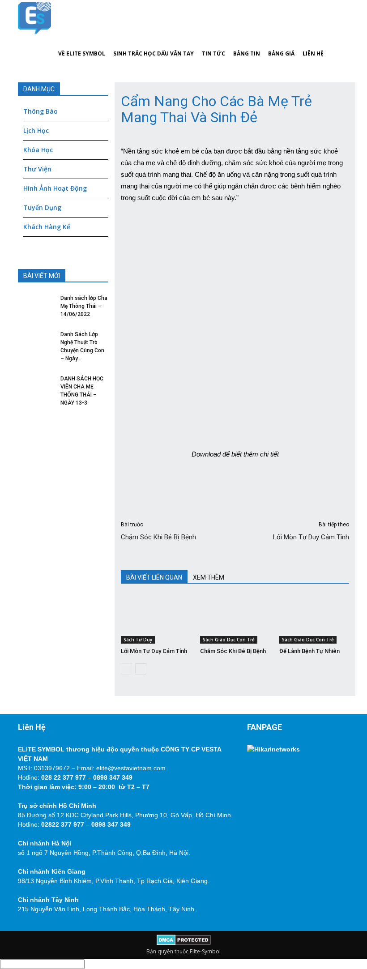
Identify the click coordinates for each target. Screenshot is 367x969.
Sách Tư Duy (138, 639)
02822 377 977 (62, 824)
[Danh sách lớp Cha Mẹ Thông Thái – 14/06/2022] (36, 307)
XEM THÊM (208, 577)
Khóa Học (38, 149)
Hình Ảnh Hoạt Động (55, 188)
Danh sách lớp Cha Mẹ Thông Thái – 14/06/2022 (83, 306)
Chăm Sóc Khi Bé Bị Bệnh (158, 537)
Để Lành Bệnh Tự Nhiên (309, 651)
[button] (338, 36)
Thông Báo (40, 111)
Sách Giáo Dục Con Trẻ (229, 639)
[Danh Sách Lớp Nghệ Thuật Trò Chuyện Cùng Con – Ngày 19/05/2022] (36, 343)
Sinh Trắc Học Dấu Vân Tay (153, 53)
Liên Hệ (313, 53)
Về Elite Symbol (81, 53)
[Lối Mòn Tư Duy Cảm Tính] (156, 620)
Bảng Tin (246, 53)
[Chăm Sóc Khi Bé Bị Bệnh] (235, 620)
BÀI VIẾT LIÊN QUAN (154, 577)
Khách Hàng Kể (46, 226)
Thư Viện (37, 169)
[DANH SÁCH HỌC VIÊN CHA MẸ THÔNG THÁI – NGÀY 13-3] (36, 388)
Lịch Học (36, 130)
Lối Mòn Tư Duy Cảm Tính (311, 537)
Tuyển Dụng (42, 207)
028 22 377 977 (63, 777)
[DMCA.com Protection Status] (184, 943)
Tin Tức (213, 53)
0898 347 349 (112, 777)
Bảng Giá (281, 53)
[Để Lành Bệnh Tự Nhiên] (314, 620)
